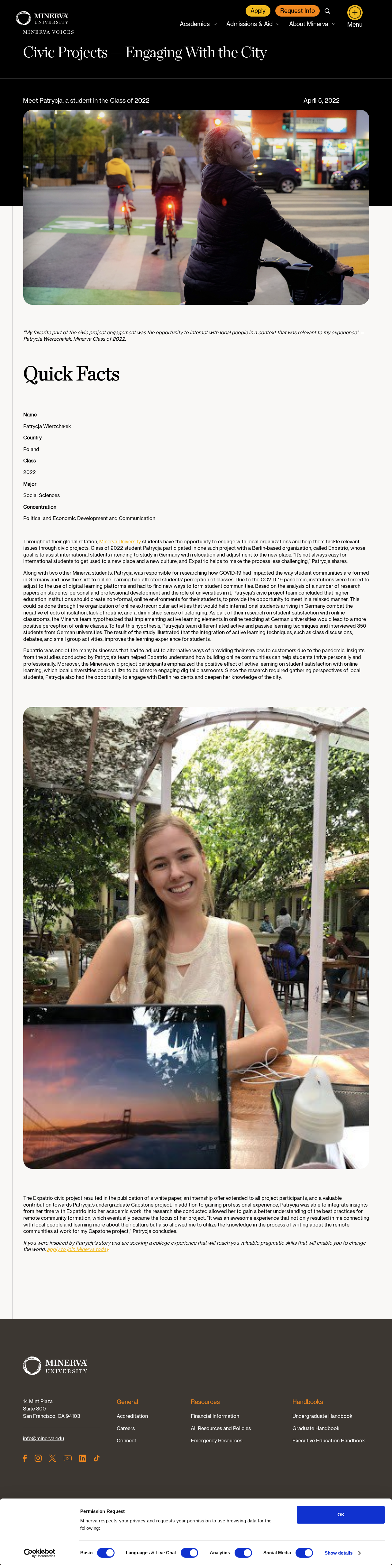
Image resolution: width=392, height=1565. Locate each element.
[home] (42, 18)
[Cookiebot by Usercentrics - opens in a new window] (39, 1553)
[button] (197, 24)
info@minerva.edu (43, 1438)
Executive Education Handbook (328, 1440)
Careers (126, 1428)
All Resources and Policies (221, 1428)
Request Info (297, 10)
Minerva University (120, 541)
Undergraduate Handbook (322, 1416)
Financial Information (215, 1416)
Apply (258, 10)
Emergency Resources (216, 1440)
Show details (338, 1552)
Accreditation (132, 1416)
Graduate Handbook (316, 1428)
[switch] (189, 1553)
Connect (126, 1440)
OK (341, 1514)
